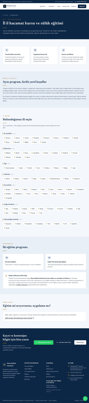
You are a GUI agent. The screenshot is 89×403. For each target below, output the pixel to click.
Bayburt (34, 189)
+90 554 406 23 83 (81, 1)
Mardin (57, 224)
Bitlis (33, 208)
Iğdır (79, 208)
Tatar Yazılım (83, 400)
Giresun (70, 189)
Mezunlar (27, 379)
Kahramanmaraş (55, 178)
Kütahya (47, 168)
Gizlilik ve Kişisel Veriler (41, 400)
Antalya (17, 178)
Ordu (28, 193)
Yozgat (44, 142)
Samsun (45, 193)
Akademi (51, 6)
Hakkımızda (65, 6)
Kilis (49, 224)
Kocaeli (75, 153)
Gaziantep (40, 224)
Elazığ (41, 208)
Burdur (26, 178)
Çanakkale (36, 153)
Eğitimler (42, 6)
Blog (59, 6)
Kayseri (56, 138)
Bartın (25, 189)
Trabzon (72, 193)
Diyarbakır (29, 224)
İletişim (73, 6)
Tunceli (33, 213)
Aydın (21, 168)
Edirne (46, 153)
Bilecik (18, 153)
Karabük (8, 193)
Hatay (34, 178)
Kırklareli (65, 153)
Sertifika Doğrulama (30, 376)
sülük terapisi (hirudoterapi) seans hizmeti (18, 318)
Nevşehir (17, 142)
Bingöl (25, 208)
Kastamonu (19, 193)
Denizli (30, 168)
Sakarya (8, 157)
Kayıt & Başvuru (50, 376)
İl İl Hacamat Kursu (30, 371)
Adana (7, 178)
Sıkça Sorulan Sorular (52, 371)
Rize (36, 193)
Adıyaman (8, 224)
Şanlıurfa (74, 224)
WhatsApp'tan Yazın (44, 342)
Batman (19, 224)
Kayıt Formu (80, 342)
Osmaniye (77, 178)
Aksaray (8, 138)
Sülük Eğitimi (28, 369)
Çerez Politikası (53, 400)
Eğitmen (27, 374)
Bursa (26, 153)
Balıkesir (8, 153)
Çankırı (27, 138)
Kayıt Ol (82, 6)
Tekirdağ (18, 157)
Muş (24, 213)
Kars (7, 213)
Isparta (43, 178)
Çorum (51, 189)
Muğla (65, 168)
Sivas (35, 142)
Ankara (18, 138)
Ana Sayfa (5, 15)
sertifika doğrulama (22, 285)
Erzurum (60, 208)
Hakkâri (70, 208)
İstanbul (55, 153)
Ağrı (7, 208)
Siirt (66, 224)
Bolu (43, 189)
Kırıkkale (66, 138)
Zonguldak (9, 198)
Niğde (26, 142)
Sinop (54, 193)
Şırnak (7, 228)
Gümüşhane (80, 189)
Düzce (60, 189)
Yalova (28, 157)
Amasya (8, 189)
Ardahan (15, 208)
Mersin (67, 178)
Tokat (63, 193)
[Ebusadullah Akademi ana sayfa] (11, 6)
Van (41, 213)
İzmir (38, 168)
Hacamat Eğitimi (29, 366)
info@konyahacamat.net (77, 375)
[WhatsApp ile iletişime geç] (85, 398)
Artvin (17, 189)
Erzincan (50, 208)
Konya (7, 142)
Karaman (46, 138)
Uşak (74, 168)
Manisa (57, 168)
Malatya (16, 213)
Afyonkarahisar (10, 168)
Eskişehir (36, 138)
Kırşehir (76, 138)
